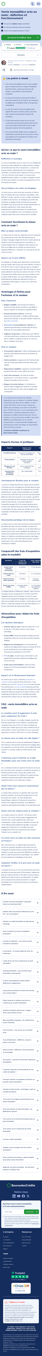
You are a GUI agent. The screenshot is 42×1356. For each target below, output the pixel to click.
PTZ (5, 656)
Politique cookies (8, 1264)
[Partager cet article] (3, 69)
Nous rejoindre (7, 1245)
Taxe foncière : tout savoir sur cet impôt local (17, 1031)
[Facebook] (23, 1196)
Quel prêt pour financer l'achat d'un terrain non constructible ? (18, 991)
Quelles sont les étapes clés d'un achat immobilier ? (17, 1148)
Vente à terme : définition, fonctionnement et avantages (18, 1051)
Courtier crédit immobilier (12, 1139)
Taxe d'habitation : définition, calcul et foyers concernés (17, 1041)
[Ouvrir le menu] (38, 4)
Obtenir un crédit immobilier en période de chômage (18, 922)
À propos (5, 1237)
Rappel (5, 1248)
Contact (24, 1245)
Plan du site (6, 1267)
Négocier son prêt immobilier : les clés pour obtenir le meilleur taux (18, 1168)
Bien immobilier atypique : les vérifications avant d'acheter (18, 1021)
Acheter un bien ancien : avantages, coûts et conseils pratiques (19, 1090)
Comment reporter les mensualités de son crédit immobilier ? (18, 1071)
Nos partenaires (26, 1239)
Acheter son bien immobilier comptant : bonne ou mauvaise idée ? (17, 903)
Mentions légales (8, 1258)
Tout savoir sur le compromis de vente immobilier (17, 1130)
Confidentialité (7, 1261)
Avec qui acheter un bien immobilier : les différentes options (17, 1110)
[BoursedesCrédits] (21, 1185)
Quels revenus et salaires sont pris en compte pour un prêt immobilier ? (16, 1001)
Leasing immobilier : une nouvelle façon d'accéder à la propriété (17, 972)
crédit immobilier (12, 321)
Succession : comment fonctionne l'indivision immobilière (19, 1061)
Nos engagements (8, 1242)
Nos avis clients (26, 1237)
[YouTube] (18, 1196)
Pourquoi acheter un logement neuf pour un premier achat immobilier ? (19, 1080)
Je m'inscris (30, 1212)
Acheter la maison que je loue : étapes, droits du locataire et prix (17, 1011)
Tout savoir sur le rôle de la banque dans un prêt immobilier (19, 1120)
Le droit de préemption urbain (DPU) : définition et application (16, 982)
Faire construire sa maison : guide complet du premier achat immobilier (18, 1158)
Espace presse (26, 1242)
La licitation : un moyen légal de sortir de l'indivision (18, 952)
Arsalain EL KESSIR (18, 60)
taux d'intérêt (21, 687)
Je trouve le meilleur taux (19, 37)
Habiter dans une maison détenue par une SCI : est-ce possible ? (18, 913)
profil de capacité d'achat (20, 684)
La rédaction (6, 1239)
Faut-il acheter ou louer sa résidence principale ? (16, 932)
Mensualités (8, 325)
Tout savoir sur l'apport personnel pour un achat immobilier (18, 1100)
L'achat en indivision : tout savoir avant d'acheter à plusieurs (17, 942)
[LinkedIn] (14, 1196)
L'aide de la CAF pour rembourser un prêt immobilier (18, 962)
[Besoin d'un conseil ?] (32, 4)
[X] (28, 1196)
